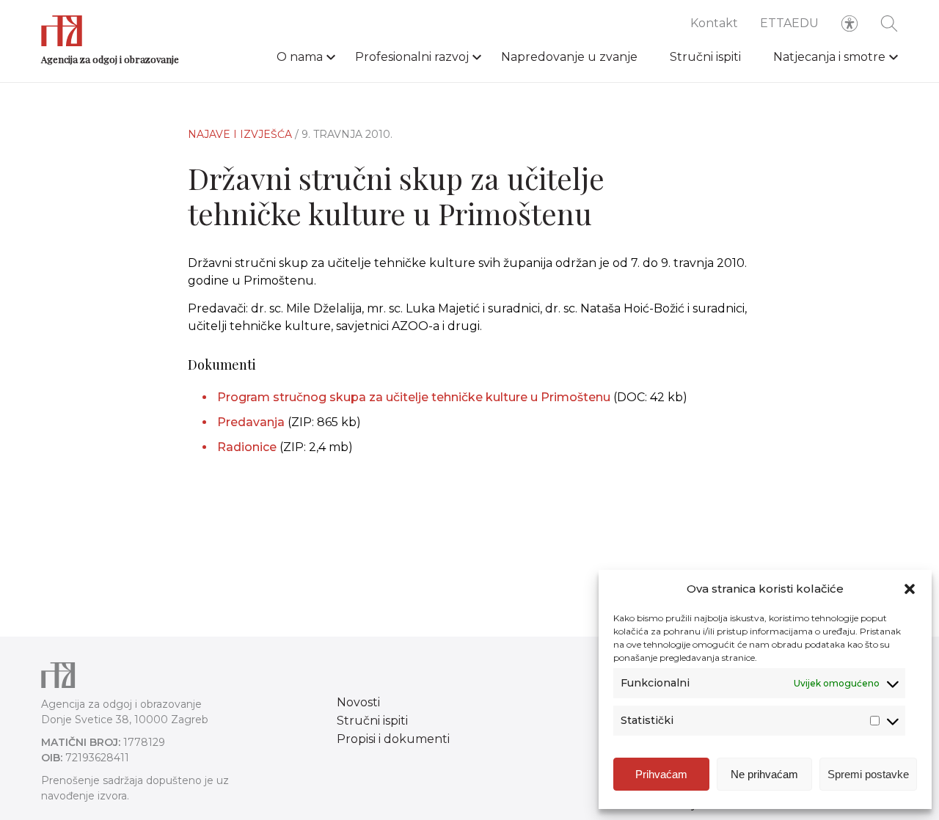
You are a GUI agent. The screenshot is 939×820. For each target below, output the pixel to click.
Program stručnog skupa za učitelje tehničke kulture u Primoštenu (413, 397)
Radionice (247, 447)
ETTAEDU (789, 23)
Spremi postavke (868, 774)
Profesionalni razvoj (412, 57)
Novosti (358, 702)
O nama (300, 57)
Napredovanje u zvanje (569, 57)
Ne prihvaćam (764, 774)
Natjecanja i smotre (829, 57)
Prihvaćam (661, 774)
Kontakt (714, 23)
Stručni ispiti (705, 57)
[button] (909, 589)
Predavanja (251, 422)
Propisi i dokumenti (393, 739)
